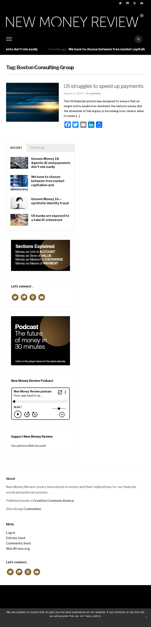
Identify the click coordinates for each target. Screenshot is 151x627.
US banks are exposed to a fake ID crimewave (50, 218)
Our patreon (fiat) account (28, 445)
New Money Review (76, 595)
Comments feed (18, 543)
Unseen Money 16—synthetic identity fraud (50, 201)
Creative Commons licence (53, 501)
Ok (75, 621)
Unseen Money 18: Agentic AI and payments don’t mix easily (50, 163)
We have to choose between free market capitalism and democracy (37, 183)
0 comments (93, 93)
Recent (16, 147)
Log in (10, 533)
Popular (37, 147)
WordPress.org (18, 549)
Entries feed (15, 538)
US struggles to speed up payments (103, 86)
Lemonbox (33, 509)
